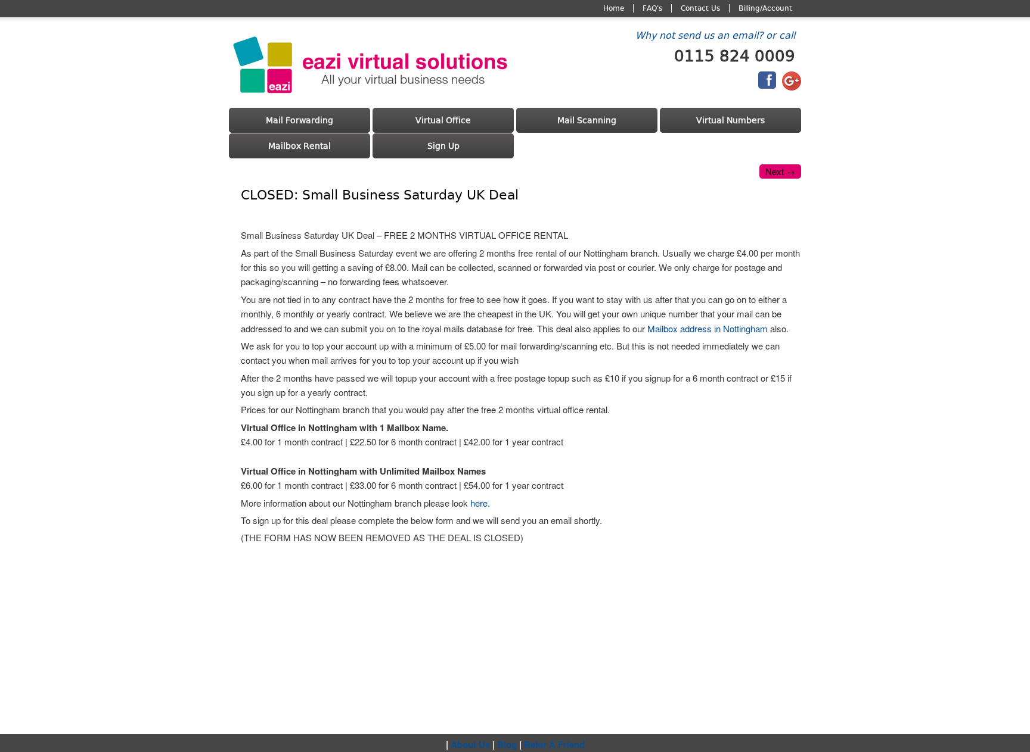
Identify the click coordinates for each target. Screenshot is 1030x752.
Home (613, 8)
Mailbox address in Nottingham (707, 328)
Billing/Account (765, 8)
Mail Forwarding (299, 120)
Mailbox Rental (299, 146)
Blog (507, 744)
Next (780, 171)
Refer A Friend (554, 744)
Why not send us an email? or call (715, 35)
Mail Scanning (586, 120)
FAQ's (652, 8)
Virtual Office (443, 120)
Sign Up (443, 146)
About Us (470, 744)
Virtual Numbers (730, 120)
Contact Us (700, 8)
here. (479, 503)
